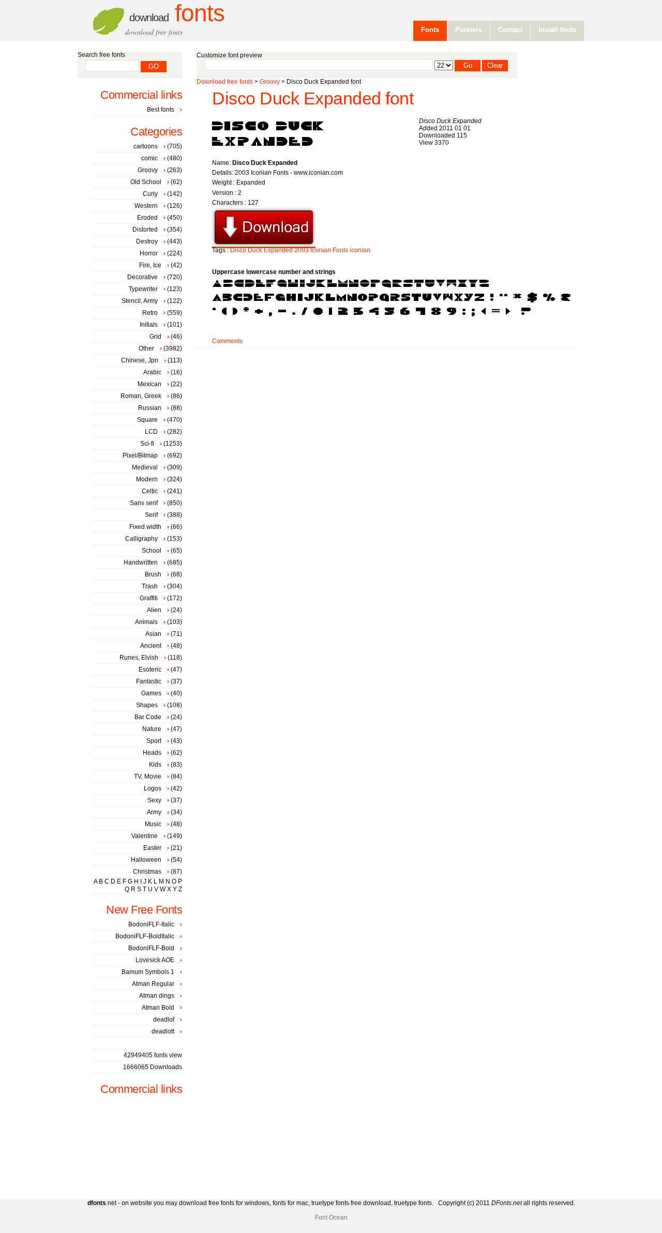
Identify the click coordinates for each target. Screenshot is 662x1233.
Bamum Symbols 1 (148, 972)
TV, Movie (147, 776)
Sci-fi (147, 443)
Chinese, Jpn (139, 360)
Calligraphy (141, 538)
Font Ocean (331, 1217)
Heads (152, 752)
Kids (155, 764)
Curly (150, 193)
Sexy (154, 800)
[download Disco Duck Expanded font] (263, 244)
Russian (149, 408)
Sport (153, 740)
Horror (149, 253)
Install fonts (557, 30)
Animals (146, 622)
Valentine (144, 836)
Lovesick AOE (155, 960)
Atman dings (156, 995)
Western (146, 205)
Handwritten (141, 562)
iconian (360, 250)
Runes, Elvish (138, 657)
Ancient (150, 645)
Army (154, 812)
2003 (301, 250)
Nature (151, 729)
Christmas (147, 871)
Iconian (320, 250)
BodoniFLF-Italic (151, 924)
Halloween (146, 859)
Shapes (147, 705)
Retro (150, 312)
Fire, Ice (150, 265)
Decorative (142, 277)
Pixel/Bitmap (140, 455)
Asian (153, 633)
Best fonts (160, 109)
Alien (154, 610)
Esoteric (150, 669)
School (151, 550)
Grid (155, 336)
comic (149, 158)
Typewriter (143, 289)
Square (147, 419)
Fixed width (145, 526)
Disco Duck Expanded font (312, 98)
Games (151, 693)
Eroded (147, 217)
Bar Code (147, 717)
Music (153, 824)
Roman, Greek (141, 396)
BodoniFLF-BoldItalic (144, 936)
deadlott (163, 1031)
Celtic (150, 491)
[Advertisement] (385, 381)
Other (146, 348)
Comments (227, 341)
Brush (153, 574)
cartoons (145, 146)
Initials (149, 324)
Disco (238, 250)
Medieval (145, 467)
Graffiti (149, 598)
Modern (147, 479)
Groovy (270, 81)
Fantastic (148, 681)
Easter (152, 847)
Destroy (147, 241)
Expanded (278, 250)
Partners (468, 30)
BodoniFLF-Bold (151, 948)
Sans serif (144, 503)
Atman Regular (153, 983)
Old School (145, 182)
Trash (150, 586)
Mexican (149, 384)
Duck (255, 250)
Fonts (176, 13)
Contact (510, 30)
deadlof (163, 1019)
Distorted (145, 229)
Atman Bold (158, 1007)
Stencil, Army (140, 301)
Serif (151, 515)
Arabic (152, 372)
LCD (151, 431)
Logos (152, 788)
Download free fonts (225, 81)
